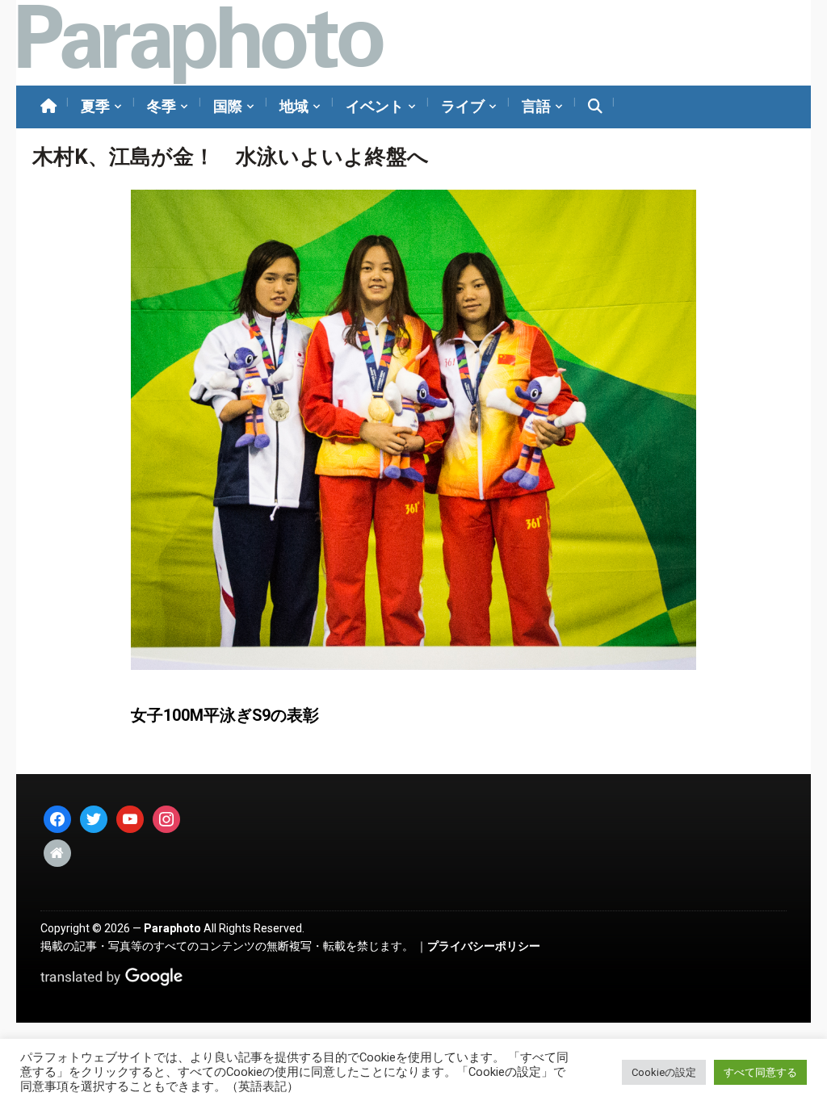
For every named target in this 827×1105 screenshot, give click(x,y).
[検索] (595, 107)
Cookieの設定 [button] (664, 1072)
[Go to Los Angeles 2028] (200, 42)
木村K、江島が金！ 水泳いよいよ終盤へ (230, 156)
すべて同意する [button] (760, 1072)
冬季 (161, 106)
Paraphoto (172, 928)
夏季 (95, 106)
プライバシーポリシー (483, 946)
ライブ (463, 106)
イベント (375, 106)
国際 (227, 106)
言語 (536, 106)
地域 (294, 106)
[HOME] (48, 107)
